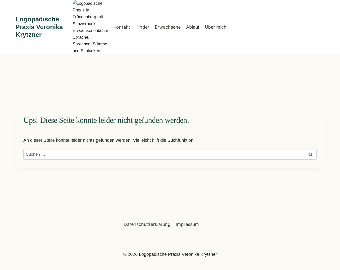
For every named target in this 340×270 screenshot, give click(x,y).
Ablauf (193, 27)
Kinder (142, 27)
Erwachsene (168, 27)
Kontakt (121, 27)
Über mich (216, 27)
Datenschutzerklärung (147, 224)
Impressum (187, 224)
